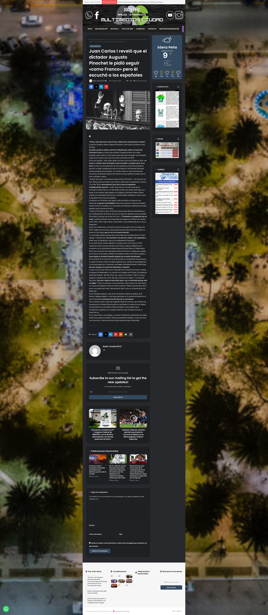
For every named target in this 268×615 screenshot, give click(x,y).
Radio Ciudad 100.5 (99, 81)
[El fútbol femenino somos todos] (129, 581)
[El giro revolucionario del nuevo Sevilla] (121, 576)
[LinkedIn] (101, 87)
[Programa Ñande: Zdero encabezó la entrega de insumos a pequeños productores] (121, 581)
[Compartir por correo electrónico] (126, 334)
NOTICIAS (114, 29)
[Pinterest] (106, 87)
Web (120, 534)
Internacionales (100, 39)
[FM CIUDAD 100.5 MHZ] (134, 15)
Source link (93, 326)
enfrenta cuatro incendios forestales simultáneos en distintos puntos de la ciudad (97, 470)
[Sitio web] (104, 350)
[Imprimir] (131, 334)
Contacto (152, 29)
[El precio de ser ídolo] (129, 586)
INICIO (90, 29)
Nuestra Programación (169, 29)
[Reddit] (121, 334)
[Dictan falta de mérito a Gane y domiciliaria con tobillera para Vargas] (129, 576)
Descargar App (101, 29)
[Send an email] (105, 81)
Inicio (92, 39)
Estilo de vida (127, 29)
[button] (6, 609)
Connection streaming (122, 611)
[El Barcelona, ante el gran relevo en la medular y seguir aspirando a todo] (114, 581)
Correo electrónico (96, 534)
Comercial (140, 29)
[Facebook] (91, 87)
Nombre (92, 525)
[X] (96, 87)
